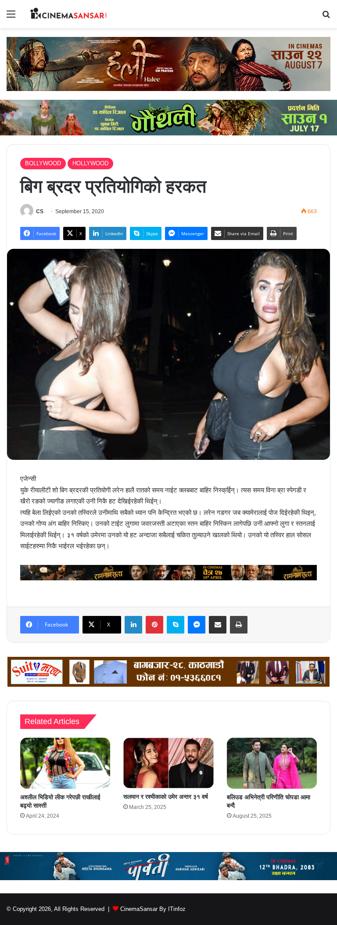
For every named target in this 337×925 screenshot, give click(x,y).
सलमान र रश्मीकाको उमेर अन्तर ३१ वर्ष (165, 796)
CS (39, 211)
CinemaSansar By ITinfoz (153, 909)
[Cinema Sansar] (68, 14)
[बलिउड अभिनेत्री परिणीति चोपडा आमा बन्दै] (272, 763)
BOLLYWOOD (43, 163)
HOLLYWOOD (90, 163)
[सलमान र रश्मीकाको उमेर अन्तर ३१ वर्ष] (168, 763)
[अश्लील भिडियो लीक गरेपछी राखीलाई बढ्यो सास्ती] (65, 763)
